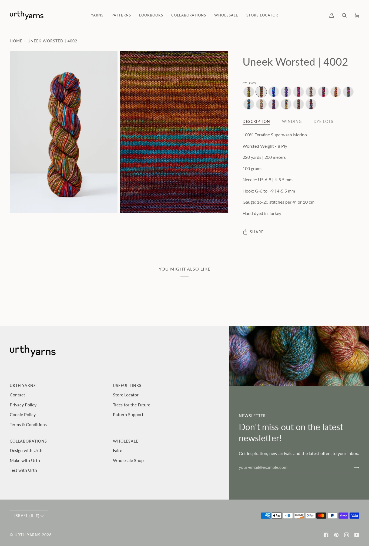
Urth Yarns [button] (23, 385)
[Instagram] (346, 534)
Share (257, 232)
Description (256, 121)
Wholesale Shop (128, 460)
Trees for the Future (131, 404)
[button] (97, 15)
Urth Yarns (28, 534)
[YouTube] (356, 534)
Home (16, 41)
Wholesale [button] (125, 441)
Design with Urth (26, 450)
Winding (292, 121)
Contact (17, 394)
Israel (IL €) (26, 515)
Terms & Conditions (28, 424)
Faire (117, 450)
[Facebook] (326, 534)
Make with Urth (25, 460)
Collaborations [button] (28, 441)
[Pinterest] (336, 534)
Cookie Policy (23, 414)
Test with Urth (23, 470)
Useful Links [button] (127, 385)
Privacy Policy (23, 404)
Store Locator (126, 394)
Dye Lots (323, 121)
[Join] (352, 467)
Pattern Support (128, 414)
